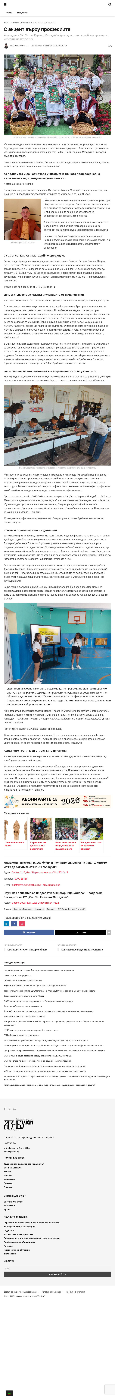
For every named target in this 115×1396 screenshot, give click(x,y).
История (8, 1246)
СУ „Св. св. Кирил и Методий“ (71, 909)
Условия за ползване (51, 1292)
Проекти (8, 1183)
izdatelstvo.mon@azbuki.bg (26, 885)
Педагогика (10, 1230)
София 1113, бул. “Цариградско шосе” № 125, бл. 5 (39, 872)
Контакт (8, 1175)
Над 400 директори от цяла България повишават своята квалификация (39, 970)
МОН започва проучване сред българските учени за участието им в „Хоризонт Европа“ (46, 1040)
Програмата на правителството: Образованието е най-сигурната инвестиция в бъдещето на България (54, 1050)
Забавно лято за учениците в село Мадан (24, 996)
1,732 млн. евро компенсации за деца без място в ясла (31, 1030)
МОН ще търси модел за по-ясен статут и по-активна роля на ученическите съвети (45, 1071)
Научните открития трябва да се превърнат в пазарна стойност (35, 985)
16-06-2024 (37, 46)
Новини (15, 22)
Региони (51, 909)
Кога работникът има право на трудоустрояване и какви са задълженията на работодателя (49, 1011)
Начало (7, 22)
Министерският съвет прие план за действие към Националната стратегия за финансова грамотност (53, 1045)
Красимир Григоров (22, 909)
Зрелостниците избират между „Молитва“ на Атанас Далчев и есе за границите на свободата (49, 991)
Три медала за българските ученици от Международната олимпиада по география (45, 1066)
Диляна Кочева (20, 46)
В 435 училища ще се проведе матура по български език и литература (38, 1001)
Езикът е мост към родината (17, 975)
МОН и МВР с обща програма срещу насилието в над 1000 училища (37, 1056)
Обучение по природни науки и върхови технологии (32, 1238)
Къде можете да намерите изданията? (24, 1164)
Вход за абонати (12, 1168)
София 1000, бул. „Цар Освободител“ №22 (35, 903)
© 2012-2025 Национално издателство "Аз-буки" (24, 1296)
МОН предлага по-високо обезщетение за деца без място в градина (37, 1061)
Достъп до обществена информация (20, 1292)
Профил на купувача (75, 1292)
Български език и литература (19, 1226)
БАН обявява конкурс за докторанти (21, 1035)
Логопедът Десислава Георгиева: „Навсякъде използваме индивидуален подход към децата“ (49, 1085)
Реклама (8, 1187)
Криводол (39, 909)
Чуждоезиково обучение (17, 1250)
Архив (7, 1209)
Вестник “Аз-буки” (13, 1202)
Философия (10, 1254)
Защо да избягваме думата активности (23, 1006)
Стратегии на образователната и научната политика (31, 1222)
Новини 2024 (26, 22)
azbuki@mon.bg (51, 885)
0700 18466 (21, 878)
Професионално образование (19, 1242)
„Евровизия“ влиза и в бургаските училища (25, 1016)
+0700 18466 (10, 1143)
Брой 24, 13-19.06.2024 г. (45, 22)
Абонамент (9, 1179)
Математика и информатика (18, 1234)
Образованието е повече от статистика (23, 980)
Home (9, 12)
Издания (22, 12)
